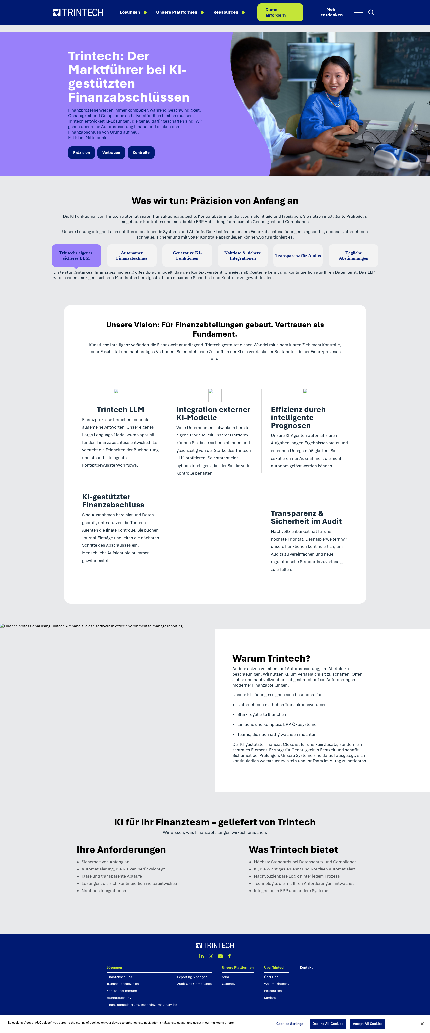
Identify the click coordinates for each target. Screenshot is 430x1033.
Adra (225, 977)
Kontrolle (141, 152)
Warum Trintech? (276, 984)
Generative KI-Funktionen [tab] (187, 255)
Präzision (81, 152)
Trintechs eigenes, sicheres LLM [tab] (76, 255)
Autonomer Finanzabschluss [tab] (132, 255)
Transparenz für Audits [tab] (298, 255)
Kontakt (306, 967)
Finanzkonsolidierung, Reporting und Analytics (142, 1005)
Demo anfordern (275, 12)
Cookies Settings (289, 1024)
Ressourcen (225, 12)
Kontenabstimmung (122, 991)
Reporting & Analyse (192, 977)
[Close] (422, 1023)
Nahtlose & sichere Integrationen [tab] (242, 255)
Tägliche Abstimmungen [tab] (353, 255)
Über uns (271, 977)
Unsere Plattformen (176, 12)
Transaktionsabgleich (123, 984)
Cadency (228, 984)
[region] (215, 1024)
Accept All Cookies (367, 1024)
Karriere (270, 998)
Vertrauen (111, 152)
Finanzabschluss (119, 977)
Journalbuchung (119, 998)
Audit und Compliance (194, 984)
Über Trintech (274, 967)
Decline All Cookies (328, 1024)
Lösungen (130, 12)
